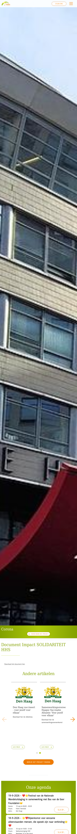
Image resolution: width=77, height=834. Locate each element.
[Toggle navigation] (71, 4)
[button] (72, 719)
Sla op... (61, 810)
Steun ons (59, 4)
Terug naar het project (40, 634)
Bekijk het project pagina (38, 762)
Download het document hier (14, 664)
